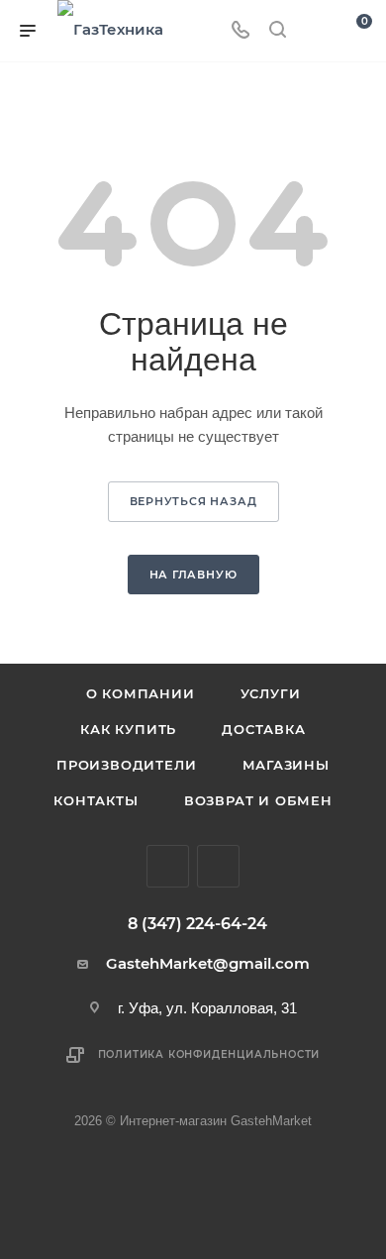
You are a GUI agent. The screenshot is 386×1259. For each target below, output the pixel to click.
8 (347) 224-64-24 (197, 924)
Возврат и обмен (258, 800)
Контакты (95, 800)
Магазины (286, 765)
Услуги (271, 693)
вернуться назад (193, 501)
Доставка (263, 729)
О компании (140, 693)
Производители (126, 765)
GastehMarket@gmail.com (208, 963)
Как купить (128, 729)
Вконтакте (167, 866)
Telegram (218, 866)
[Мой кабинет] (315, 31)
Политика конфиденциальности (209, 1054)
